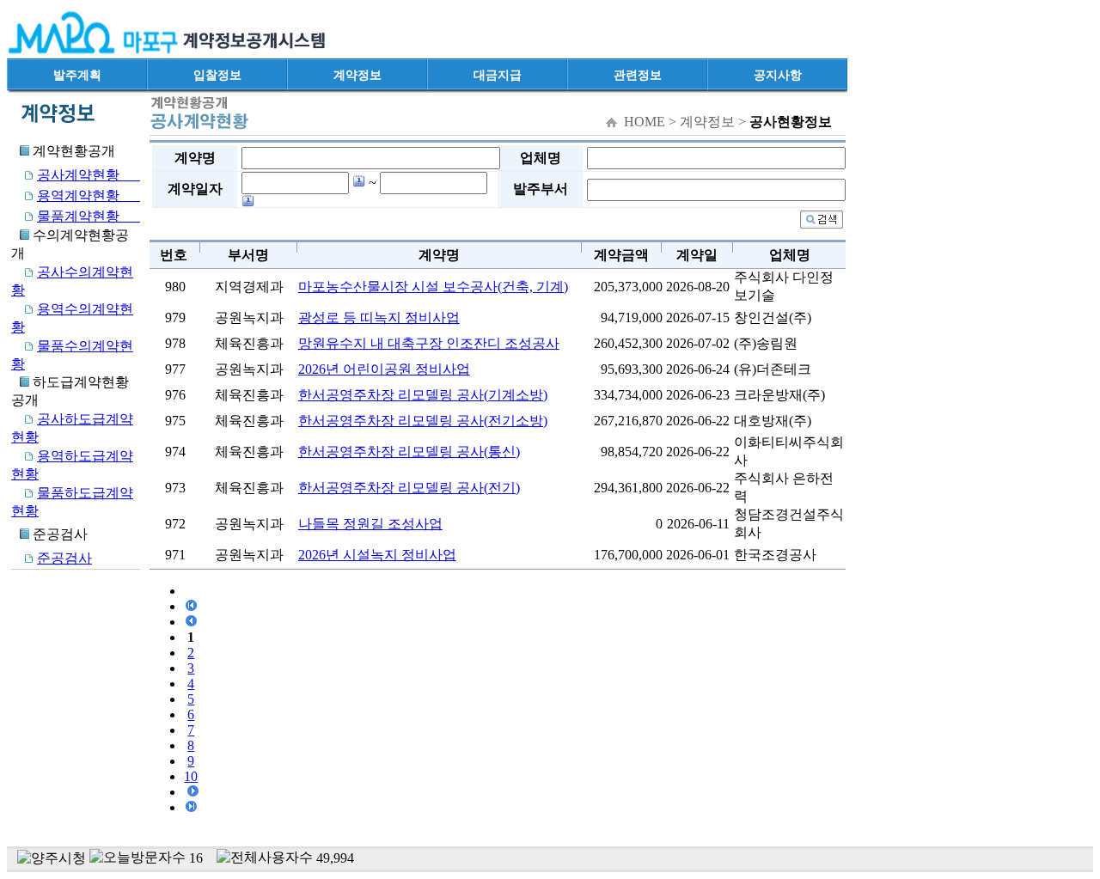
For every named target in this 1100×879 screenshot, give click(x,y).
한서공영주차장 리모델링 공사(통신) (409, 451)
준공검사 (64, 558)
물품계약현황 (88, 216)
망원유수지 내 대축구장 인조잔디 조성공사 (428, 343)
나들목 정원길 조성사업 (370, 523)
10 (191, 776)
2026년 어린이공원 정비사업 (384, 369)
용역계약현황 (88, 195)
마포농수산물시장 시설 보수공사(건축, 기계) (433, 286)
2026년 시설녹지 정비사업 (377, 554)
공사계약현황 (88, 175)
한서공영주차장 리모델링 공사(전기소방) (422, 420)
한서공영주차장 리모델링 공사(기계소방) (422, 395)
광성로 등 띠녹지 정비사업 (379, 317)
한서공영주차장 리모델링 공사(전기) (409, 487)
